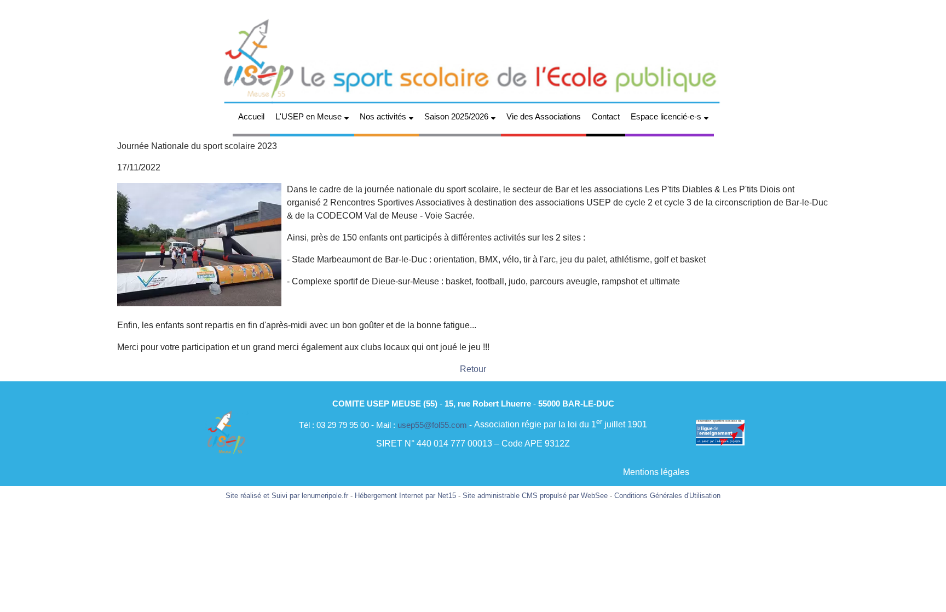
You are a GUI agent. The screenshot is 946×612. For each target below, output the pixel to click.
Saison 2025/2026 (456, 116)
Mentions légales (656, 472)
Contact (606, 116)
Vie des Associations (543, 116)
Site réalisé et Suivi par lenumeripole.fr (287, 495)
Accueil (251, 116)
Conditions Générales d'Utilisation (667, 495)
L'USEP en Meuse (308, 116)
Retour (473, 369)
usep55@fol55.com (432, 425)
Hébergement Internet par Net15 (405, 495)
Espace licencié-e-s (666, 116)
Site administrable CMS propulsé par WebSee (535, 495)
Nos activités (383, 116)
